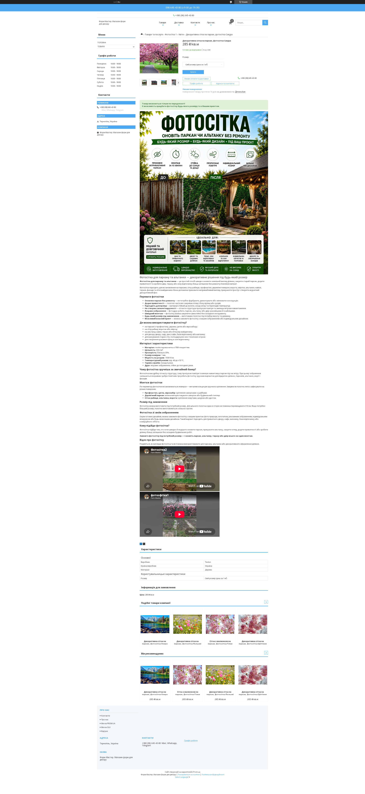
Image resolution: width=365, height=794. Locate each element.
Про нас (211, 22)
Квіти (181, 34)
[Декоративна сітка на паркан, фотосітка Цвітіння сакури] (252, 624)
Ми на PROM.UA (108, 723)
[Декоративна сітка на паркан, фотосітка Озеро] (155, 624)
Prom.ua (196, 772)
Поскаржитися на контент (189, 774)
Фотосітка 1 (171, 34)
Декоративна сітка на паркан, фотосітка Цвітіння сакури (253, 643)
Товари (162, 22)
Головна (102, 42)
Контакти (195, 22)
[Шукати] (265, 22)
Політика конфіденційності (213, 774)
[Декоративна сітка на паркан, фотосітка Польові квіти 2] (187, 624)
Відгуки (104, 731)
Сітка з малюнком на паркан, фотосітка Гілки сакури (220, 643)
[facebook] (141, 544)
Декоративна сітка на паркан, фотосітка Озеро (155, 642)
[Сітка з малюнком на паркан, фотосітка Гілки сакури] (220, 624)
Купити (193, 72)
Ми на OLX (105, 727)
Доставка (178, 22)
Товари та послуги (154, 34)
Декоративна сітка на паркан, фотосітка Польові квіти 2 (187, 643)
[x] (144, 544)
